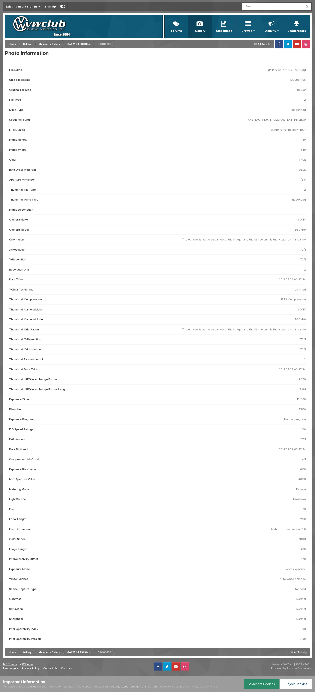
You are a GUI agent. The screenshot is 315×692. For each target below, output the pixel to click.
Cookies (66, 668)
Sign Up (50, 6)
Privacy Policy (30, 668)
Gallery (200, 30)
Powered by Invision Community (291, 668)
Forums (176, 30)
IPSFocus (27, 664)
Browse (247, 30)
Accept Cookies (263, 684)
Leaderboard (297, 30)
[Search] (307, 6)
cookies (31, 686)
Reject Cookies (296, 684)
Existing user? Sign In (22, 6)
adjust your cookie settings (133, 686)
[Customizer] (62, 6)
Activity (270, 30)
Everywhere (290, 6)
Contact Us (50, 668)
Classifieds (224, 30)
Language (9, 668)
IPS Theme (10, 664)
